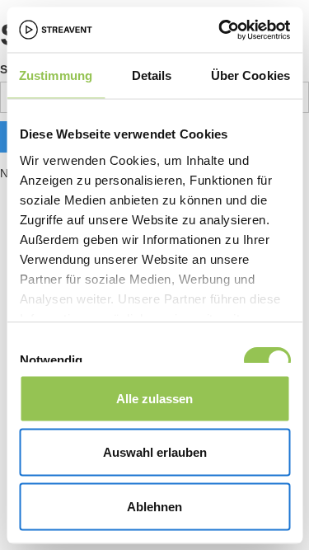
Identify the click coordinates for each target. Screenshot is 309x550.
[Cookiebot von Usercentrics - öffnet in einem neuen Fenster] (220, 29)
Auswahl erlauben (155, 452)
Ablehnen (154, 506)
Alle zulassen (154, 398)
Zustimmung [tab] (55, 75)
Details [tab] (152, 75)
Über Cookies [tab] (250, 75)
